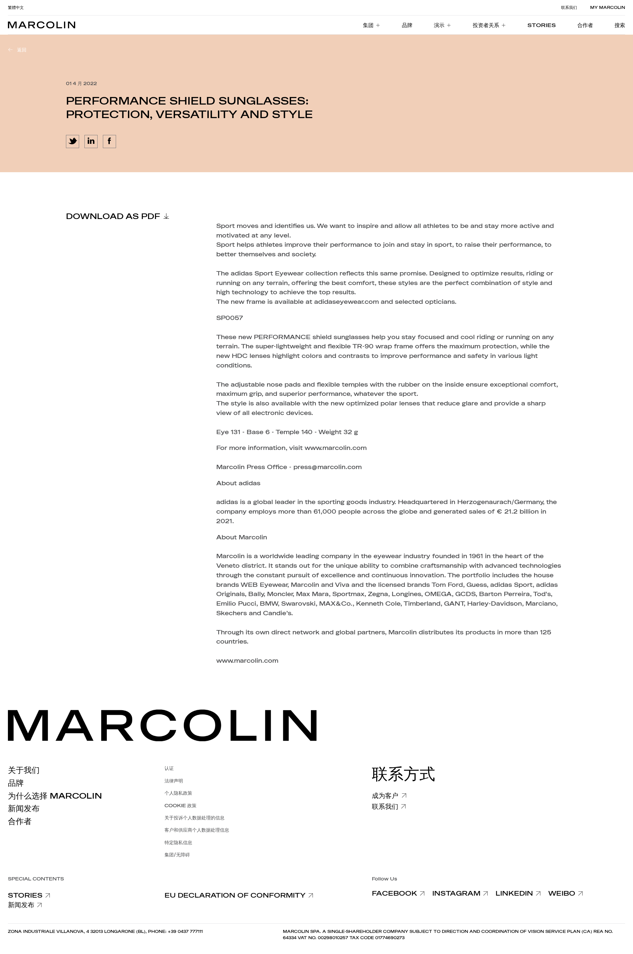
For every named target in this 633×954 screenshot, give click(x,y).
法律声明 (174, 781)
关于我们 (24, 770)
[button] (620, 25)
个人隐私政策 (178, 793)
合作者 (20, 821)
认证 (169, 768)
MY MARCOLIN (607, 8)
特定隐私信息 (178, 843)
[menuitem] (371, 25)
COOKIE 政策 (180, 806)
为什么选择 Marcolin (55, 796)
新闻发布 (24, 808)
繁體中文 (16, 8)
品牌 (16, 783)
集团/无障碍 (177, 855)
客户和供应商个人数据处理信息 (197, 830)
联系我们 (569, 8)
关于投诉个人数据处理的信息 (195, 818)
